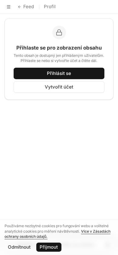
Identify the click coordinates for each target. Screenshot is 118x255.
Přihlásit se (59, 73)
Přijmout (49, 247)
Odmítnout (19, 247)
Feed (28, 6)
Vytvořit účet (59, 87)
